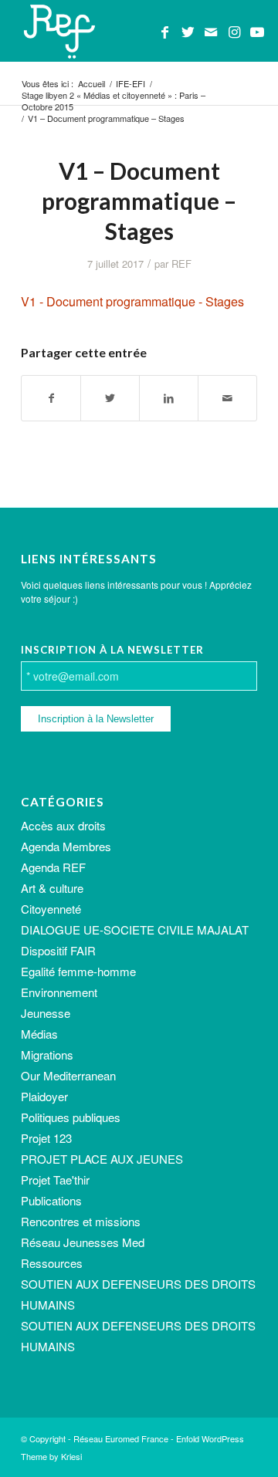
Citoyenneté (51, 909)
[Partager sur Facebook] (51, 398)
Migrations (47, 1054)
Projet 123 (46, 1138)
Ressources (52, 1263)
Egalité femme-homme (78, 971)
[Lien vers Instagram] (234, 31)
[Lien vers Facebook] (164, 31)
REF (181, 263)
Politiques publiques (70, 1117)
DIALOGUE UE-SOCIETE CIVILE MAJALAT (135, 929)
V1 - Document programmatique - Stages (132, 301)
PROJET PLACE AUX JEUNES (102, 1159)
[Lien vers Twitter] (187, 31)
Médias (39, 1034)
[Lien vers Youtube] (257, 31)
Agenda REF (53, 867)
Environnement (59, 992)
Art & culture (52, 888)
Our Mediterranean (68, 1075)
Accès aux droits (63, 825)
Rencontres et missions (81, 1221)
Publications (51, 1200)
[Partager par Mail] (227, 398)
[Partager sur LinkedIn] (169, 398)
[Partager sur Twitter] (110, 398)
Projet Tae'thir (55, 1179)
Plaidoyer (44, 1096)
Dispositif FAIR (58, 950)
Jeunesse (45, 1013)
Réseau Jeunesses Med (82, 1242)
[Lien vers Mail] (210, 31)
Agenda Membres (66, 846)
